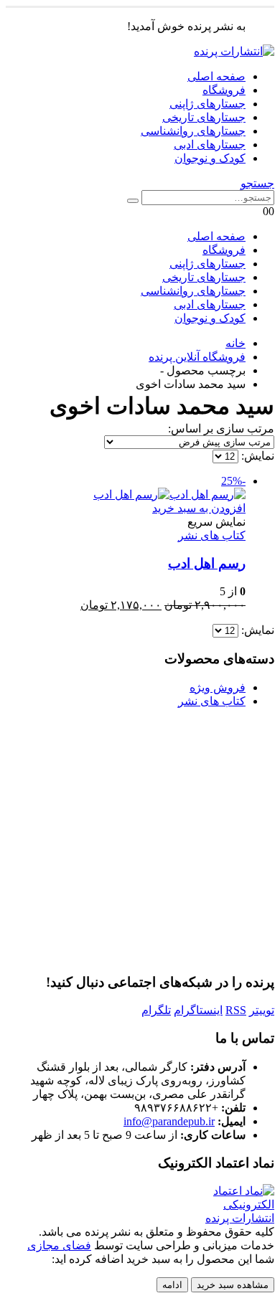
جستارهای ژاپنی (207, 104)
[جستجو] (133, 201)
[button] (257, 183)
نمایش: (256, 456)
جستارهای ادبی (210, 144)
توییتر (261, 1010)
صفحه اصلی (216, 76)
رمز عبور (26, 799)
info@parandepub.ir (169, 1121)
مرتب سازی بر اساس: (221, 428)
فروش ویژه (218, 687)
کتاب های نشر (212, 535)
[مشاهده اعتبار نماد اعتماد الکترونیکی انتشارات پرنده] (229, 1218)
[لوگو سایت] (234, 51)
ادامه (172, 1284)
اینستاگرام (198, 1010)
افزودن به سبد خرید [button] (199, 508)
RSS (235, 1010)
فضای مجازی (59, 1245)
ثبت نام (209, 902)
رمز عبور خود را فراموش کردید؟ (140, 945)
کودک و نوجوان (210, 158)
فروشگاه (224, 90)
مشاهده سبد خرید (233, 1284)
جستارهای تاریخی (204, 117)
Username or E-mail (54, 738)
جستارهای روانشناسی (193, 131)
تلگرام (156, 1010)
